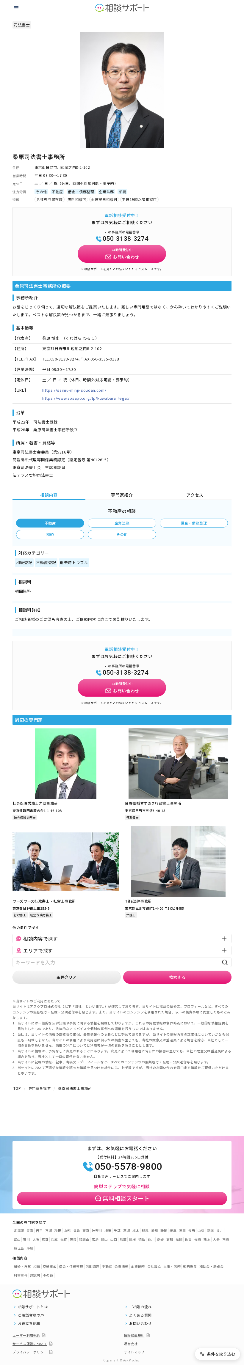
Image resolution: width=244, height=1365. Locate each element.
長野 (191, 1230)
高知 (169, 1239)
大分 (216, 1239)
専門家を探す (39, 1088)
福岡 (179, 1239)
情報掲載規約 (134, 1335)
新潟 (210, 1230)
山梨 (201, 1230)
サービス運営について (29, 1343)
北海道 (19, 1230)
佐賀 (188, 1239)
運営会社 (131, 1343)
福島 (76, 1230)
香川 (151, 1239)
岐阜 (173, 1230)
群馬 (145, 1230)
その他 (122, 534)
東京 (85, 1230)
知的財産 (190, 1266)
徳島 (141, 1239)
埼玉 (107, 1230)
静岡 (163, 1230)
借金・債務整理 (194, 522)
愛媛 (160, 1239)
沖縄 (29, 1248)
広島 (95, 1239)
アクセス (195, 495)
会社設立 (154, 1266)
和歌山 (84, 1239)
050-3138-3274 (125, 238)
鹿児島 (19, 1248)
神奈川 (97, 1230)
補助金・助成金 (211, 1266)
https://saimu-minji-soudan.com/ (74, 390)
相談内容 (49, 495)
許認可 (35, 1275)
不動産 (50, 522)
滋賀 (63, 1239)
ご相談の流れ (140, 1306)
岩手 (39, 1230)
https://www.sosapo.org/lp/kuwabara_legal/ (86, 398)
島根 (132, 1239)
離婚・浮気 (22, 1266)
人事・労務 (172, 1266)
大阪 (35, 1239)
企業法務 (122, 522)
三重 (182, 1230)
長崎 (197, 1239)
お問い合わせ (140, 1323)
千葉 (117, 1230)
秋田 (57, 1230)
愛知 (154, 1230)
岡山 (104, 1239)
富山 (17, 1239)
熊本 (207, 1239)
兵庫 (54, 1239)
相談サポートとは (33, 1306)
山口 (113, 1239)
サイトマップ (134, 1352)
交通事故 (50, 1266)
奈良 (73, 1239)
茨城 (126, 1230)
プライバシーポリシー (29, 1352)
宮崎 (225, 1239)
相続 (50, 534)
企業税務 (138, 1266)
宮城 (48, 1230)
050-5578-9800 (128, 1166)
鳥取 (123, 1239)
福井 (219, 1230)
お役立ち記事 (29, 1323)
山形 (67, 1230)
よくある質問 (140, 1315)
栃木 (135, 1230)
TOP (17, 1088)
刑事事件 (21, 1275)
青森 (29, 1230)
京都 (45, 1239)
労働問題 (93, 1266)
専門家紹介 (122, 495)
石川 (26, 1239)
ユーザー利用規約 (26, 1335)
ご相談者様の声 (31, 1315)
